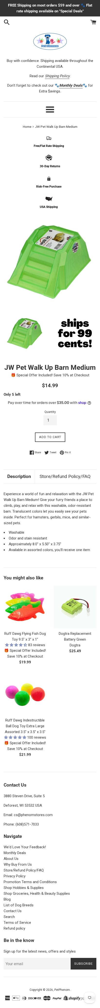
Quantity (50, 412)
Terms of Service (17, 922)
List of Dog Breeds (18, 905)
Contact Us (13, 911)
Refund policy (14, 928)
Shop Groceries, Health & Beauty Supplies (37, 893)
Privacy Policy (14, 876)
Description (19, 476)
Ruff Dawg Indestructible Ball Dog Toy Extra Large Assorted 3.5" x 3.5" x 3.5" (25, 726)
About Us (11, 858)
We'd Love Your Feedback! (25, 847)
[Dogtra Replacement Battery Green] (75, 607)
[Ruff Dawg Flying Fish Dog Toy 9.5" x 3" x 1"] (25, 607)
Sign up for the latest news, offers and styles (40, 951)
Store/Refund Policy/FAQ (65, 476)
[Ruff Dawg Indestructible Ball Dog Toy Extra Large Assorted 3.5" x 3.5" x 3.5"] (25, 693)
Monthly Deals (15, 853)
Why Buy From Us (18, 864)
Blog (7, 899)
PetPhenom (62, 990)
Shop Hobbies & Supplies (24, 888)
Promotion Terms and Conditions (30, 882)
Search (9, 917)
